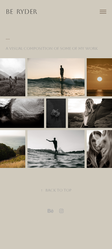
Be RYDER (21, 12)
